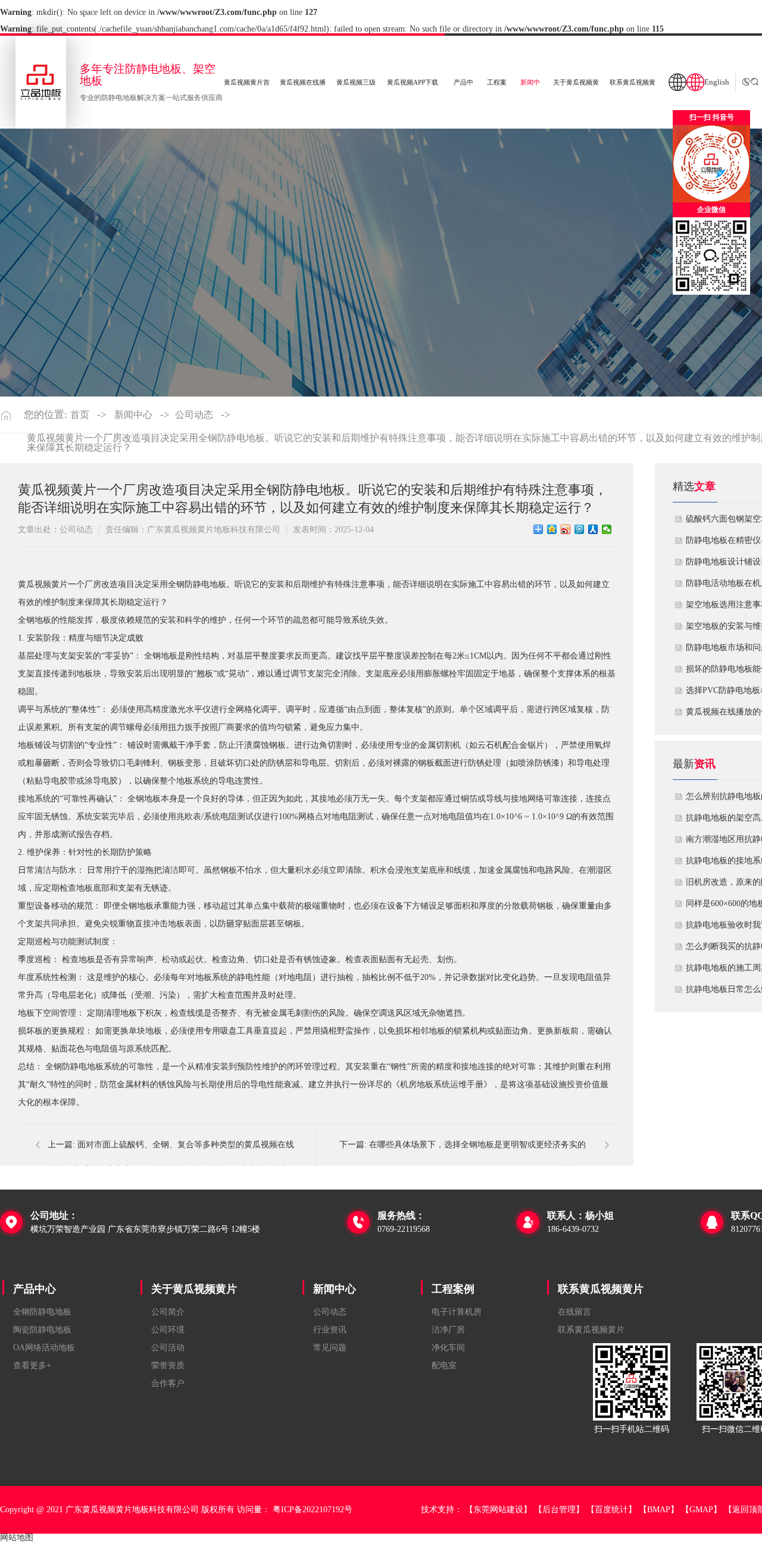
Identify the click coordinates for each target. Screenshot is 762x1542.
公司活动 (168, 1347)
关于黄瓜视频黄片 (194, 1289)
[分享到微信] (607, 529)
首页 (79, 415)
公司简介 (168, 1311)
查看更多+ (32, 1365)
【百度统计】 (611, 1509)
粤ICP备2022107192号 (312, 1509)
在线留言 (574, 1311)
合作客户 (168, 1383)
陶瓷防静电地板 (42, 1329)
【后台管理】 (559, 1509)
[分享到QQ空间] (552, 529)
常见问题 (329, 1347)
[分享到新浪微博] (566, 529)
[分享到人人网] (593, 529)
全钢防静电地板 (42, 1311)
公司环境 (168, 1329)
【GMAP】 (701, 1509)
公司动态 (194, 415)
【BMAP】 (659, 1509)
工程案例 (453, 1289)
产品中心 (34, 1289)
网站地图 (16, 1537)
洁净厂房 (448, 1329)
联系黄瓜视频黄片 (601, 1289)
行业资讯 (329, 1329)
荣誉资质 (168, 1365)
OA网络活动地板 (44, 1347)
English (716, 82)
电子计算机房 (457, 1311)
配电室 (444, 1365)
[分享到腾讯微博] (579, 529)
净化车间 (448, 1347)
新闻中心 (133, 415)
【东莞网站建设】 (498, 1509)
